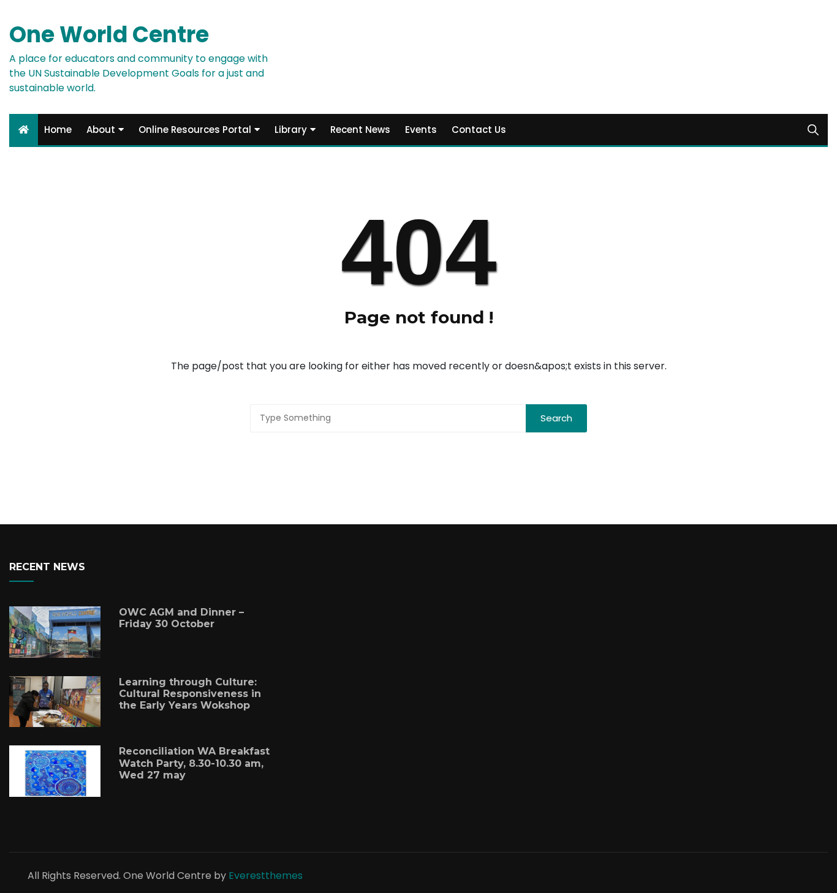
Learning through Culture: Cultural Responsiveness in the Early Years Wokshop (190, 693)
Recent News (360, 129)
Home (58, 129)
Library (291, 129)
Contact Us (479, 129)
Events (421, 129)
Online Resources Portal (194, 129)
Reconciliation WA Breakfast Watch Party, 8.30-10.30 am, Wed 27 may (194, 762)
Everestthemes (266, 876)
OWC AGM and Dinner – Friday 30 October (181, 618)
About (100, 129)
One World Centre (109, 34)
